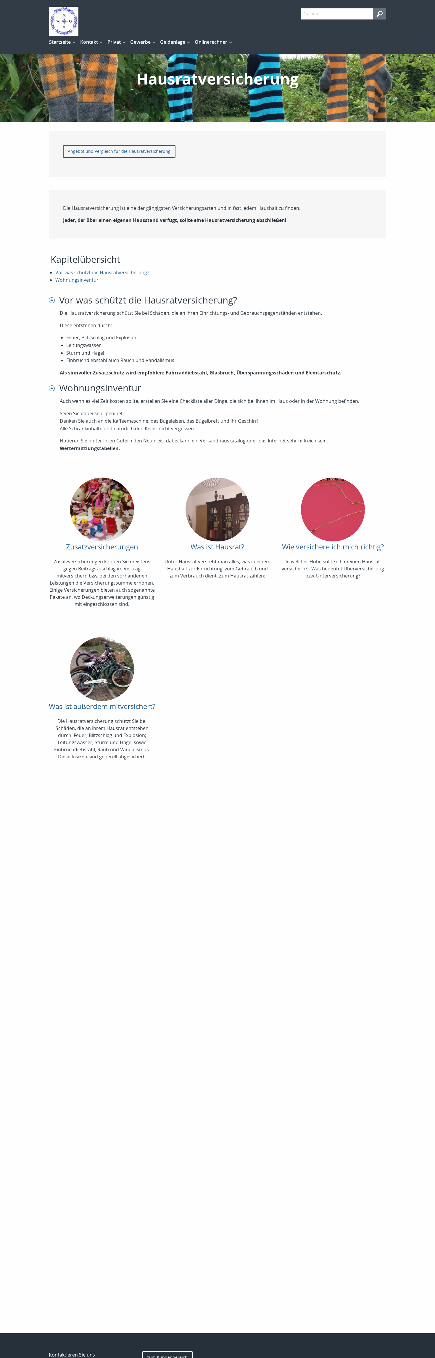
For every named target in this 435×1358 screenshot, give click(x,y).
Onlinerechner (211, 42)
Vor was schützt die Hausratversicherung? (102, 272)
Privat (114, 42)
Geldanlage (172, 42)
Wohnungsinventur (77, 280)
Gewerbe (140, 42)
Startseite (60, 42)
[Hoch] (54, 300)
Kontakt (89, 42)
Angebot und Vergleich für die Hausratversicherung (119, 151)
